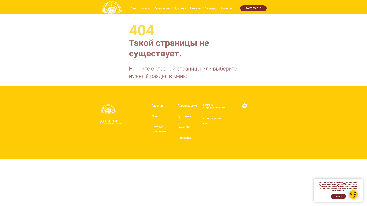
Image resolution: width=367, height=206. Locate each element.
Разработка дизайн (212, 118)
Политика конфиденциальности (214, 106)
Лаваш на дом (162, 8)
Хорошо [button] (338, 196)
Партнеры (210, 8)
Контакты (226, 8)
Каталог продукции (159, 129)
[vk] (244, 107)
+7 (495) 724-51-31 (253, 8)
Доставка (180, 8)
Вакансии (195, 8)
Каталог (145, 8)
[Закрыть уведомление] (360, 181)
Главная (157, 105)
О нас (133, 8)
